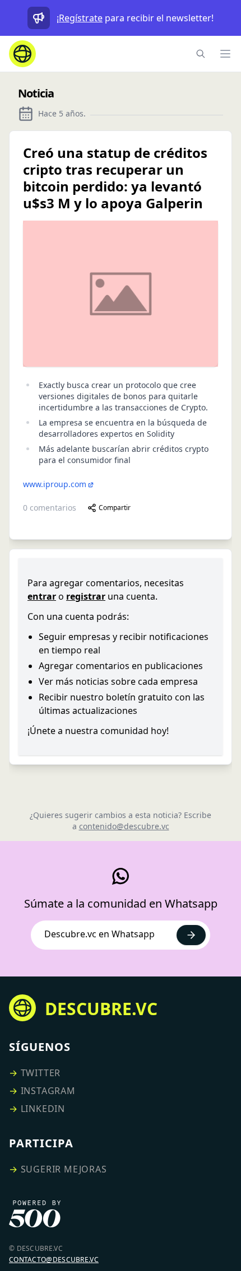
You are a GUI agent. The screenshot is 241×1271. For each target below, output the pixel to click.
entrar (41, 596)
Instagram (48, 1091)
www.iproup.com (54, 484)
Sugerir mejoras (64, 1169)
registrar (85, 596)
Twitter (41, 1073)
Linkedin (43, 1108)
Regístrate (81, 18)
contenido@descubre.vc (124, 826)
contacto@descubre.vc (54, 1259)
